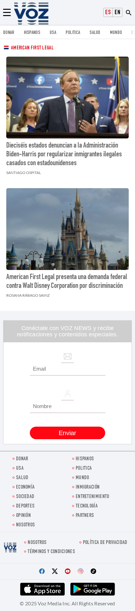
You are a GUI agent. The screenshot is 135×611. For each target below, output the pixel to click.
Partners (85, 516)
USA (53, 33)
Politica (73, 33)
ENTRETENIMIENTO (92, 497)
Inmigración (88, 487)
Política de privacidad (105, 543)
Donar (8, 33)
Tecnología (87, 506)
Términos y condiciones (51, 552)
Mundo (116, 33)
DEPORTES (25, 506)
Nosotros (25, 525)
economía (25, 487)
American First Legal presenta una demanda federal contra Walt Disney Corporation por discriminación (66, 282)
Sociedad (25, 497)
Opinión (23, 516)
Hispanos (32, 33)
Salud (94, 33)
